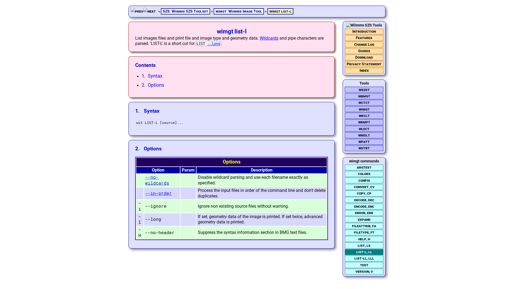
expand (364, 219)
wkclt (364, 115)
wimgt (364, 109)
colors (364, 174)
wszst (364, 90)
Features (364, 38)
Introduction (364, 31)
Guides (364, 51)
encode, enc (364, 206)
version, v (364, 271)
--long (213, 43)
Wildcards (269, 38)
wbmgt (364, 96)
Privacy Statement (364, 64)
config (364, 180)
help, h (364, 239)
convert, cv (364, 187)
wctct (364, 102)
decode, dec (364, 200)
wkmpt (364, 122)
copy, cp (364, 193)
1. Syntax (152, 76)
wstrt (364, 148)
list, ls (364, 245)
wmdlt (364, 135)
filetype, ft (364, 232)
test (364, 265)
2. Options (153, 85)
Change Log (364, 44)
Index (364, 70)
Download (364, 57)
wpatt (364, 141)
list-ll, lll (364, 258)
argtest (364, 167)
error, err (364, 213)
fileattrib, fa (364, 226)
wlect (364, 129)
